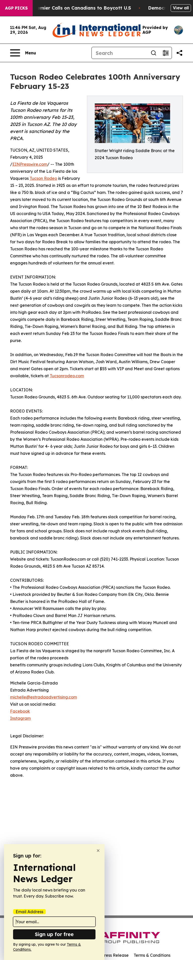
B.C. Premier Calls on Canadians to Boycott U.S (76, 8)
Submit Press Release (108, 955)
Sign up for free (54, 934)
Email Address (29, 911)
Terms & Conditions (152, 955)
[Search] (154, 53)
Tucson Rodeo (43, 178)
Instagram (20, 718)
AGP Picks (16, 8)
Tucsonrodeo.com (67, 375)
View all (181, 7)
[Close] (98, 850)
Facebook (20, 711)
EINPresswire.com (29, 164)
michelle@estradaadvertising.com (43, 697)
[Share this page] (179, 53)
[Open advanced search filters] (166, 53)
